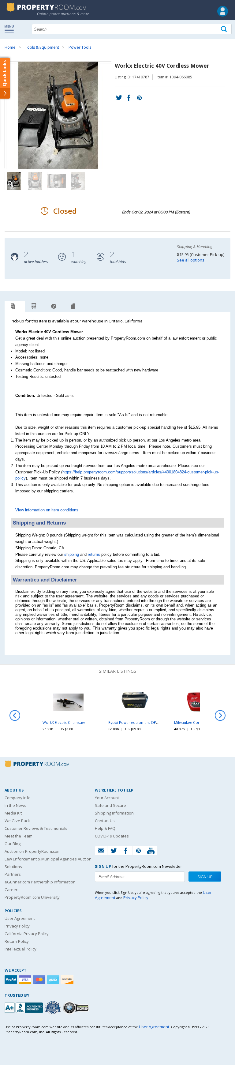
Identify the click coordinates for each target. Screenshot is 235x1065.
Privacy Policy (17, 926)
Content (6, 77)
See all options (190, 260)
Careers (12, 889)
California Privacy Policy (27, 933)
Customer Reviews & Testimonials (36, 828)
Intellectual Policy (20, 949)
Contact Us (105, 820)
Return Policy (17, 941)
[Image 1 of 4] (60, 115)
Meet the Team (18, 836)
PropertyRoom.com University (32, 897)
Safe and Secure (110, 805)
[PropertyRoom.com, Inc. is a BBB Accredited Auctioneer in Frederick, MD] (24, 1007)
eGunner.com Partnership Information (40, 882)
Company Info (18, 797)
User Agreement (20, 918)
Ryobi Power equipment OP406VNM (139, 722)
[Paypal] (12, 979)
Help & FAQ (105, 828)
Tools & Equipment (42, 47)
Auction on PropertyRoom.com (33, 851)
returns (94, 554)
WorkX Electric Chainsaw (64, 722)
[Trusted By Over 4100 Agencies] (53, 1007)
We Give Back (17, 820)
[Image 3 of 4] (56, 181)
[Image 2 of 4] (35, 181)
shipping (71, 554)
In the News (15, 805)
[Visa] (26, 979)
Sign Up (205, 876)
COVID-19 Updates (112, 836)
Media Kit (13, 813)
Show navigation (11, 28)
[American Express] (54, 979)
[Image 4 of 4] (78, 181)
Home (10, 47)
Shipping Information (114, 813)
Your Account (107, 797)
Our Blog (13, 843)
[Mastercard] (40, 979)
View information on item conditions (46, 510)
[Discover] (68, 979)
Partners (13, 874)
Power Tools (80, 47)
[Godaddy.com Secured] (77, 1007)
